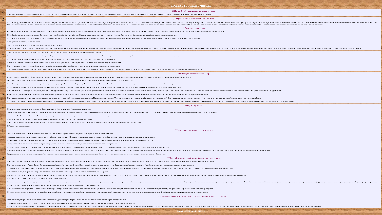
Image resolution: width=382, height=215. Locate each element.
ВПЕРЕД (201, 211)
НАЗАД (180, 211)
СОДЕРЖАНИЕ (190, 211)
